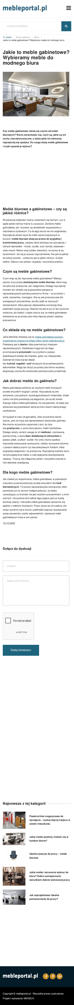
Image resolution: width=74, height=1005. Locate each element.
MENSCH (29, 998)
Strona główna (23, 37)
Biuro (36, 37)
